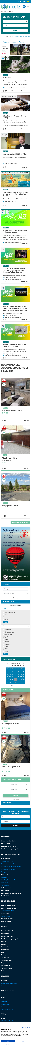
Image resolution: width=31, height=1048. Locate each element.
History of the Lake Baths (8, 841)
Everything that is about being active (11, 880)
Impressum (4, 1001)
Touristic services (6, 968)
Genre (5, 626)
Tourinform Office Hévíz (8, 931)
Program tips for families (8, 869)
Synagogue (4, 872)
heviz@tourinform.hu (7, 1020)
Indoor (6, 617)
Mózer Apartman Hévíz (10, 724)
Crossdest (4, 980)
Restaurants (4, 971)
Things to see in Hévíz (7, 861)
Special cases (5, 913)
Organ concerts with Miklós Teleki (15, 154)
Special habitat (5, 843)
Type (4, 608)
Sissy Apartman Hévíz (10, 506)
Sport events (4, 882)
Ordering (15, 598)
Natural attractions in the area (9, 864)
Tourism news (5, 957)
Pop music (7, 629)
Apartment (5, 407)
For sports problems (7, 918)
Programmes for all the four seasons (11, 866)
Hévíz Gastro (5, 890)
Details (26, 420)
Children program (9, 649)
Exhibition (7, 644)
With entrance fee (9, 612)
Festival (6, 641)
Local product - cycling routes (9, 983)
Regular (14, 42)
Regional (21, 42)
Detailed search (15, 686)
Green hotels (5, 949)
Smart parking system (7, 936)
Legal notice (4, 1007)
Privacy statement (6, 1004)
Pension (5, 455)
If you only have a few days (8, 905)
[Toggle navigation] (28, 6)
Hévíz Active (4, 874)
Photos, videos (5, 955)
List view (8, 36)
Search (15, 30)
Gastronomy (8, 634)
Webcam (3, 944)
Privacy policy (26, 1027)
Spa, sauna (4, 963)
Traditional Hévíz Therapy (8, 910)
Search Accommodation (20, 522)
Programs (6, 42)
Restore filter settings (15, 605)
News (2, 952)
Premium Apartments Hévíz (12, 410)
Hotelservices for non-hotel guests (11, 893)
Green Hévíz (4, 947)
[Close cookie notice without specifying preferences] (29, 1025)
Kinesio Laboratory (6, 921)
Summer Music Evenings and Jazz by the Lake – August (15, 231)
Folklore (6, 639)
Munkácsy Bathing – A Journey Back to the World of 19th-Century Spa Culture (15, 194)
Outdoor (6, 619)
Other (6, 651)
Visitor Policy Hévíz (6, 960)
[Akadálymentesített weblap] (28, 1)
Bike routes (4, 877)
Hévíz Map (4, 941)
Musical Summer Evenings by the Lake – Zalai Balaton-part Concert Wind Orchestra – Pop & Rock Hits (15, 308)
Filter (5, 622)
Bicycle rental (5, 895)
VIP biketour (7, 78)
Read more (24, 91)
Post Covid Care (5, 916)
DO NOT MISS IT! (6, 858)
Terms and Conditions (7, 1009)
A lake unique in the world (8, 846)
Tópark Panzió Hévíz (9, 458)
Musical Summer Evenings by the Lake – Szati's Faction (14, 345)
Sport (6, 637)
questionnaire (5, 933)
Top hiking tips (5, 885)
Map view (27, 36)
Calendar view (18, 36)
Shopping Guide (5, 965)
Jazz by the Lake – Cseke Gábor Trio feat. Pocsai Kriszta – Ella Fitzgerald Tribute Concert (14, 270)
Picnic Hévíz (4, 985)
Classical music (9, 632)
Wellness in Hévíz (6, 887)
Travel (6, 646)
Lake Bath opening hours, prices (10, 849)
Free (5, 614)
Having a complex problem (8, 908)
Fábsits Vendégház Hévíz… (11, 767)
